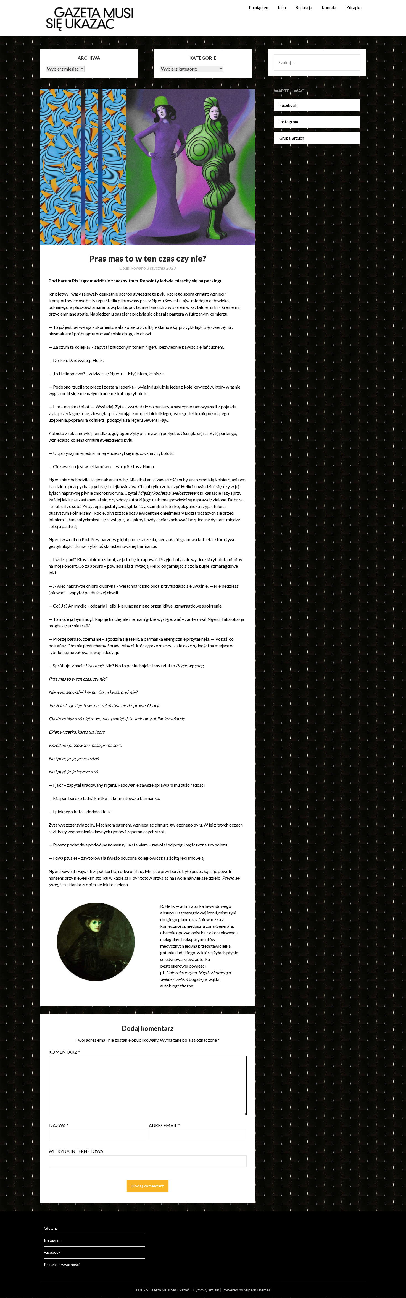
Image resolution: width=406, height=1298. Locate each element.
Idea (282, 7)
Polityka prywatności (62, 1264)
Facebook (288, 105)
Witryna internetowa (76, 1151)
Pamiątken (258, 7)
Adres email (164, 1125)
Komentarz (64, 1051)
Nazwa (58, 1125)
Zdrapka (354, 7)
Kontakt (329, 7)
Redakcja (304, 7)
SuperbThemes (257, 1289)
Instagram (288, 121)
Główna (51, 1228)
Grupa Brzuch (291, 137)
